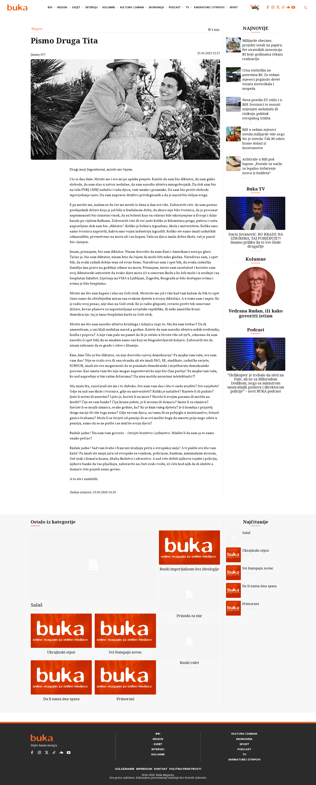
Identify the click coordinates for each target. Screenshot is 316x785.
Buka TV (256, 189)
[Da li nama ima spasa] (61, 677)
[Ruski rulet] (189, 641)
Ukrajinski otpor (61, 652)
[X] (60, 175)
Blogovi (36, 28)
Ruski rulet (189, 662)
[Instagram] (273, 7)
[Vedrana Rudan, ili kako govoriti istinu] (255, 286)
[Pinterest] (60, 183)
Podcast (255, 330)
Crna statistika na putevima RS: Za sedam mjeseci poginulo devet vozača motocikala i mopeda (261, 79)
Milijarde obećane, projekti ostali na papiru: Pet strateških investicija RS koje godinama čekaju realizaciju (262, 49)
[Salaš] (93, 565)
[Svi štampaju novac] (125, 631)
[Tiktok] (283, 7)
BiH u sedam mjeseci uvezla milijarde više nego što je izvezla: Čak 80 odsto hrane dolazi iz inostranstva (263, 138)
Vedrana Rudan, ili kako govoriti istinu (256, 313)
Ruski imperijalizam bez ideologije (189, 568)
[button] (305, 7)
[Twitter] (278, 7)
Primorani (125, 698)
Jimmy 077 (38, 54)
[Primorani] (125, 677)
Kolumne (255, 259)
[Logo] (17, 7)
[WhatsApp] (60, 192)
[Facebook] (268, 7)
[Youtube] (293, 7)
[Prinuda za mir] (189, 594)
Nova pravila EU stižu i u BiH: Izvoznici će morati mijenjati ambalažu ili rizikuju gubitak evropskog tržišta (262, 109)
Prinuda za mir (189, 615)
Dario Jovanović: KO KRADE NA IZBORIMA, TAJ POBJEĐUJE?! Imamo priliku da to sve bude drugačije (255, 240)
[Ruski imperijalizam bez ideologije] (189, 547)
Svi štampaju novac (125, 652)
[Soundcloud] (288, 7)
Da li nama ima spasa (61, 698)
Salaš (36, 604)
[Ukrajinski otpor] (61, 631)
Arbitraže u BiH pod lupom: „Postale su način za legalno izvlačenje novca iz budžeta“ (262, 166)
